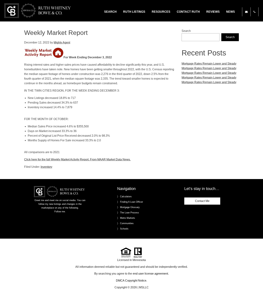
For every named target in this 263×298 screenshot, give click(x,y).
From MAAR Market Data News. (110, 159)
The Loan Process (129, 212)
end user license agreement (150, 273)
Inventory (46, 166)
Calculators (126, 196)
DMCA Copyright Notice (131, 280)
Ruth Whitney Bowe (38, 11)
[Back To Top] (256, 288)
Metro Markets (127, 218)
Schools (124, 228)
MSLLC (144, 287)
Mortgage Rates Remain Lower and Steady (209, 63)
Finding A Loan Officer (131, 202)
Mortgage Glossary (130, 207)
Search (186, 30)
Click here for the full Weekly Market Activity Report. (56, 159)
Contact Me (202, 200)
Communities (127, 223)
